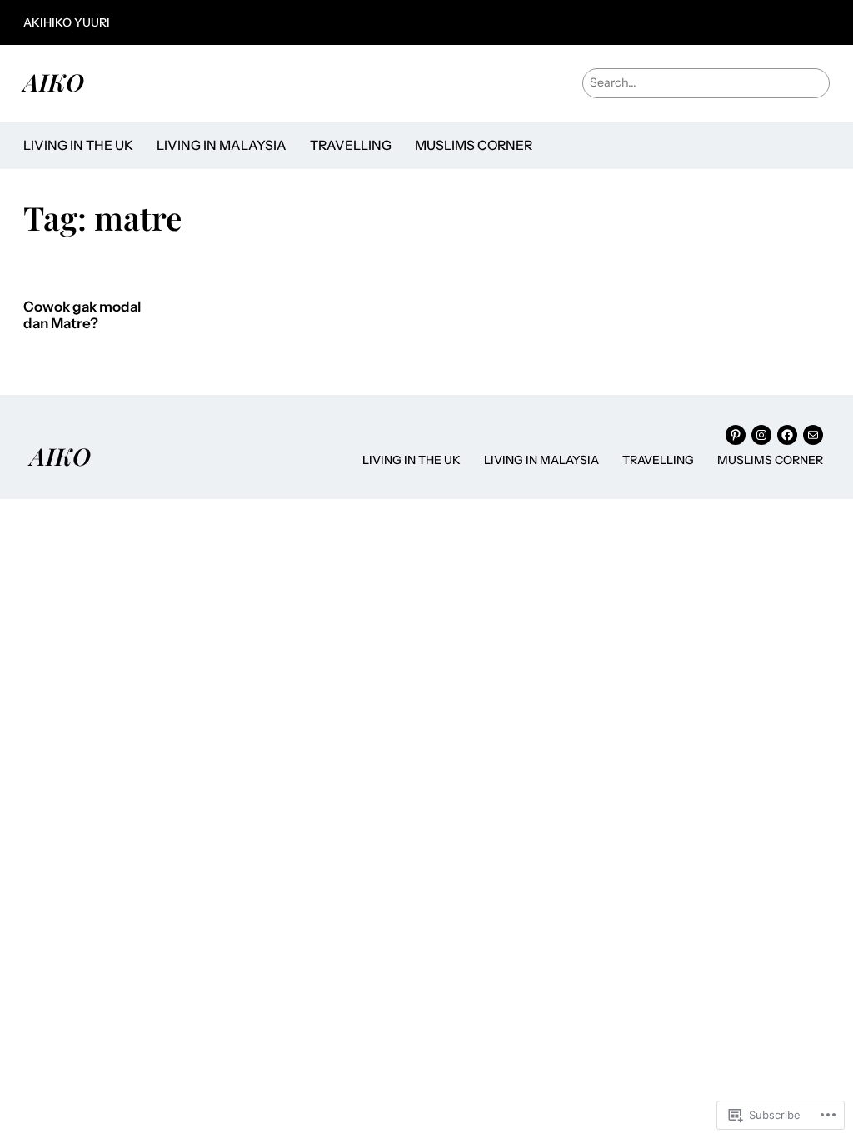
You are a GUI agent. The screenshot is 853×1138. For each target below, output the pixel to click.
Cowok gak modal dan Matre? (82, 315)
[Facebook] (787, 435)
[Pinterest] (736, 435)
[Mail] (813, 435)
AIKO (53, 81)
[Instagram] (761, 435)
